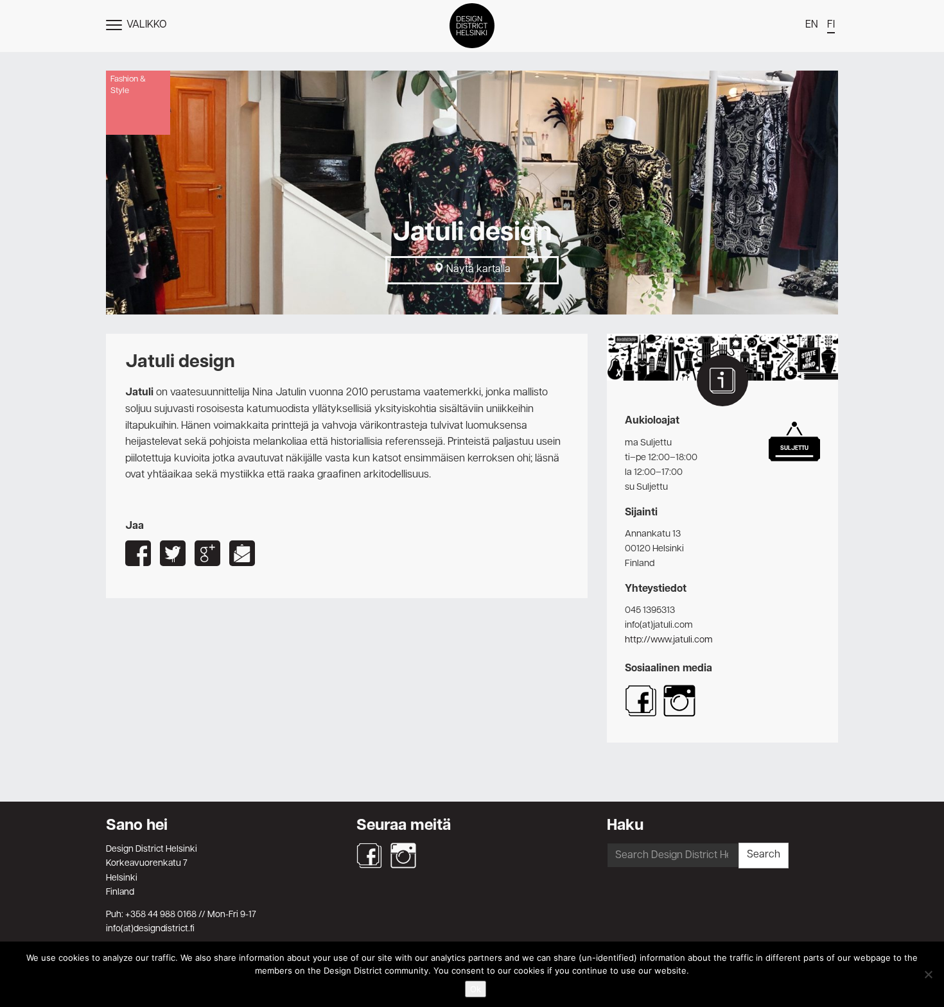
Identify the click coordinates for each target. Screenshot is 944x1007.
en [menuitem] (811, 25)
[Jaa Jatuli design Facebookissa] (138, 553)
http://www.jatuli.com (669, 639)
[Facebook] (369, 855)
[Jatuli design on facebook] (641, 714)
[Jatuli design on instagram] (679, 714)
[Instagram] (403, 855)
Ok (475, 989)
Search (763, 855)
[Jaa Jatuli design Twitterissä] (173, 553)
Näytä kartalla (477, 270)
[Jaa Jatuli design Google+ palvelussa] (207, 553)
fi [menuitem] (831, 25)
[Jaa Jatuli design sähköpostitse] (242, 553)
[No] (928, 974)
